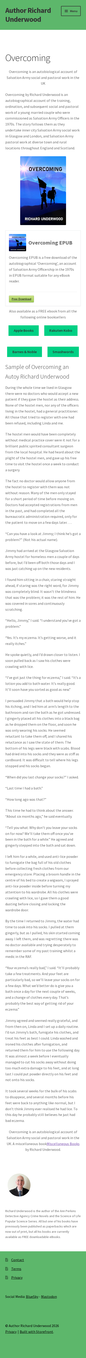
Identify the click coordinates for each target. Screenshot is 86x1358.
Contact (17, 1260)
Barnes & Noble (24, 351)
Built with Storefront (36, 1331)
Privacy (16, 1277)
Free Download (21, 299)
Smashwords (63, 351)
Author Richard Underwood (28, 15)
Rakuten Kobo (60, 330)
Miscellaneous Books (63, 1143)
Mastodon (49, 1296)
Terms (16, 1268)
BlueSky (32, 1296)
